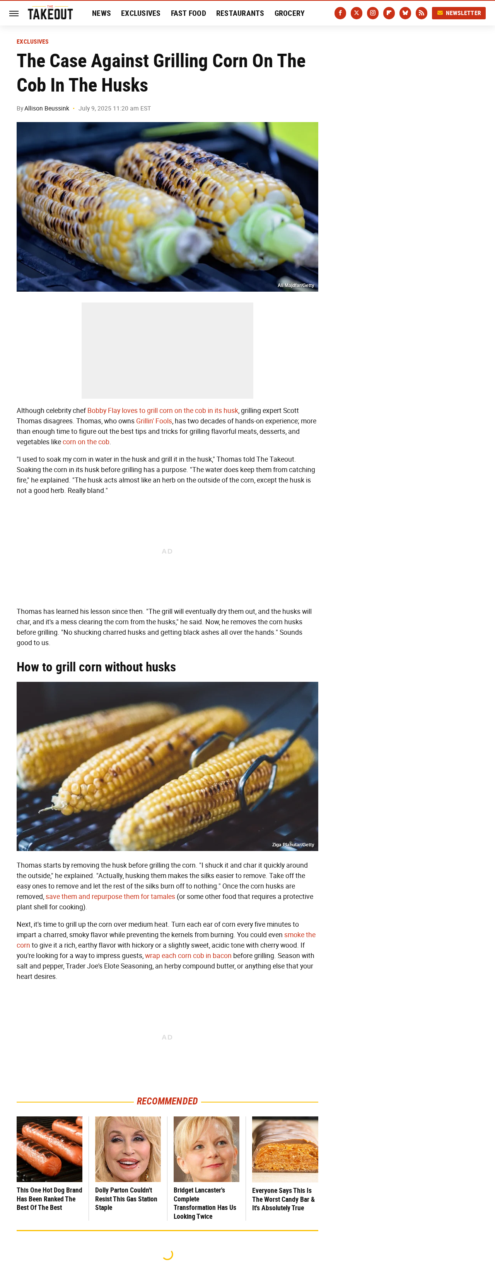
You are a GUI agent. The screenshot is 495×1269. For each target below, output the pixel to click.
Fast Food (188, 13)
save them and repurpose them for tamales (110, 896)
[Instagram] (373, 13)
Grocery (290, 13)
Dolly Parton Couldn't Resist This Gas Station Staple (126, 1198)
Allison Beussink (46, 108)
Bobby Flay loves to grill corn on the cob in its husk (162, 410)
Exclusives (141, 13)
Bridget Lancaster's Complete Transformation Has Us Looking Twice (205, 1203)
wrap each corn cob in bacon (188, 955)
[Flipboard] (389, 13)
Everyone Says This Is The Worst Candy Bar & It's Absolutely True (283, 1199)
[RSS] (421, 13)
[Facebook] (340, 13)
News (101, 13)
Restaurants (240, 13)
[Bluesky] (405, 13)
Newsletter (463, 13)
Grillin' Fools (154, 421)
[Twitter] (356, 13)
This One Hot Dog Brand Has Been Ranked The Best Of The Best (49, 1198)
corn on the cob (86, 442)
